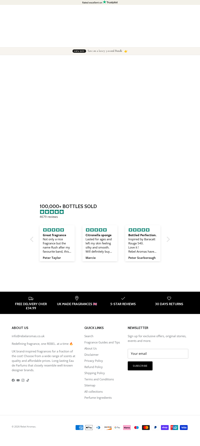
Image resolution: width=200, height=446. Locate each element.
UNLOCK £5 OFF (125, 258)
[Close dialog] (171, 178)
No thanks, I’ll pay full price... (125, 267)
